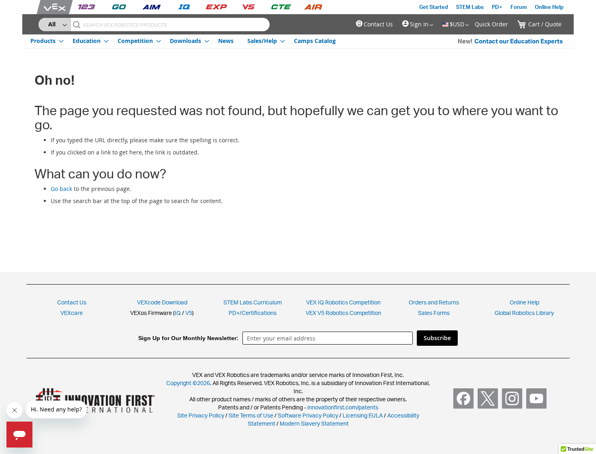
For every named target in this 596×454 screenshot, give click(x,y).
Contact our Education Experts (518, 41)
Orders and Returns (434, 302)
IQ (178, 312)
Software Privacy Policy (308, 415)
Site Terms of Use (250, 415)
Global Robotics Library (524, 312)
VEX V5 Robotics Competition (343, 312)
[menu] (183, 40)
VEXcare (71, 312)
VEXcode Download (162, 302)
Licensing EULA (363, 415)
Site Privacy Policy (200, 415)
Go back (61, 189)
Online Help (549, 7)
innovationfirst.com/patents (342, 407)
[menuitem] (45, 40)
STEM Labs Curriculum (252, 302)
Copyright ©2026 (188, 382)
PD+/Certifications (253, 312)
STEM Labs (470, 7)
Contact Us (378, 24)
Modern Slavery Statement (314, 423)
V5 (188, 312)
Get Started (433, 7)
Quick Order (491, 24)
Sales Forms (434, 312)
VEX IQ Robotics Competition (343, 302)
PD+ (497, 7)
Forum (518, 7)
